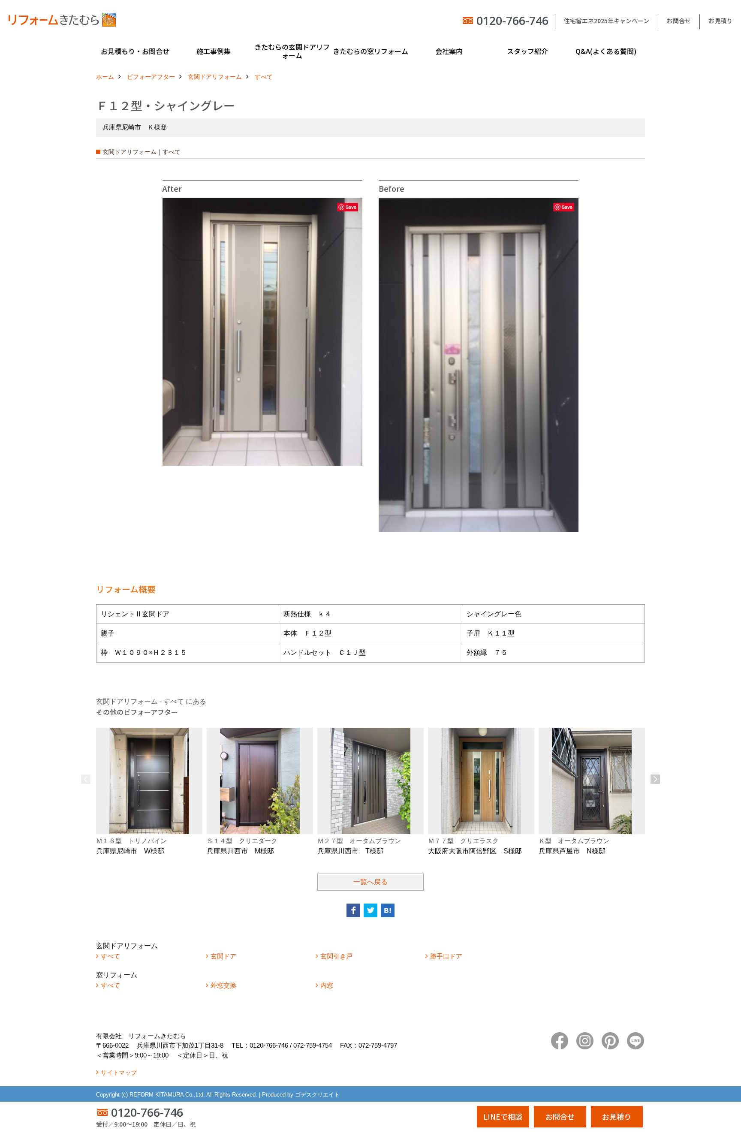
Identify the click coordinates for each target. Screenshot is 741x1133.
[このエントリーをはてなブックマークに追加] (388, 910)
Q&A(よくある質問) (605, 51)
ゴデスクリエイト (317, 1094)
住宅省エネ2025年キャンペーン (606, 20)
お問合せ (679, 20)
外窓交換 (223, 985)
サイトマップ (119, 1072)
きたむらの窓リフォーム (370, 51)
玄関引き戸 (336, 956)
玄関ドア (223, 956)
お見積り (720, 20)
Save (351, 207)
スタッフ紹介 (527, 51)
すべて (110, 956)
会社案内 (449, 51)
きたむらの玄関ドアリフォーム (292, 51)
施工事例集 (213, 51)
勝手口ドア (446, 956)
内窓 (326, 985)
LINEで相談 (502, 1116)
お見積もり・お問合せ (135, 51)
